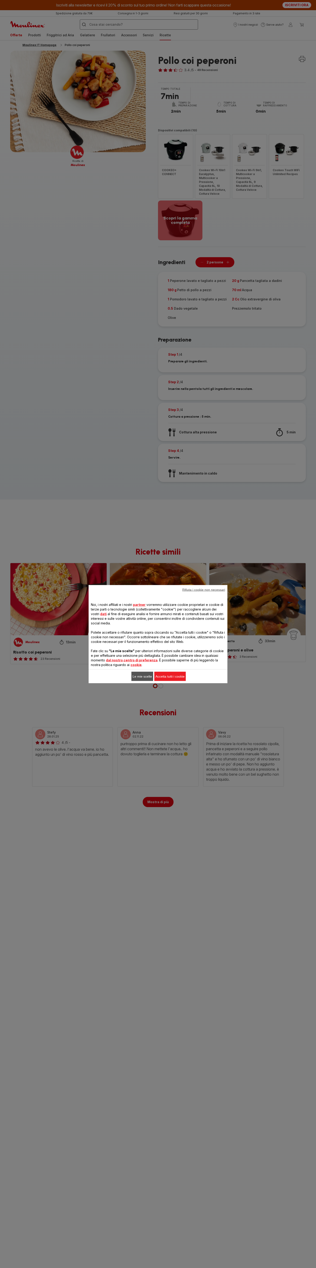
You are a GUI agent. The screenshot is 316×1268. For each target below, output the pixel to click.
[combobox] (103, 639)
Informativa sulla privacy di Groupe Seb (171, 709)
